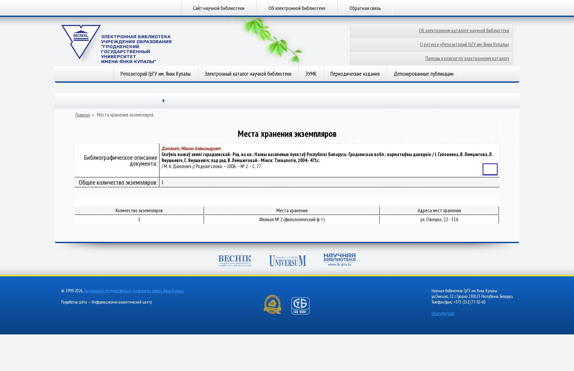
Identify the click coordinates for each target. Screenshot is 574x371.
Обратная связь (365, 8)
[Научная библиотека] (340, 260)
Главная (82, 115)
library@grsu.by (443, 313)
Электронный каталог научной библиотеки (248, 73)
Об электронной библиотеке (297, 8)
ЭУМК (311, 73)
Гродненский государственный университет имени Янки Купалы (134, 291)
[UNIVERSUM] (287, 261)
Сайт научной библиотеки (218, 8)
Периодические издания (355, 73)
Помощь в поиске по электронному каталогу (467, 58)
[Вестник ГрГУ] (234, 261)
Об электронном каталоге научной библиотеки (464, 30)
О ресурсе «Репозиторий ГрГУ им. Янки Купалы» (464, 44)
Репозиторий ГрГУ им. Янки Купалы (156, 73)
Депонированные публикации (423, 73)
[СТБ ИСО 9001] (304, 313)
